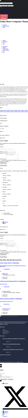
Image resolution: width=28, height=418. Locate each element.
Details (4, 40)
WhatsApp (6, 411)
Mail (4, 413)
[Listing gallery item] (7, 110)
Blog (4, 13)
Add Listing (4, 15)
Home (4, 9)
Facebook (6, 383)
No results (11, 5)
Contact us (5, 12)
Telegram (6, 412)
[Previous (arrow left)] (0, 374)
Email (1, 153)
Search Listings (6, 332)
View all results (4, 5)
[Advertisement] (14, 68)
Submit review (3, 162)
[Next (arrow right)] (1, 374)
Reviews (5, 41)
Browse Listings (7, 11)
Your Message (3, 159)
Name (1, 151)
